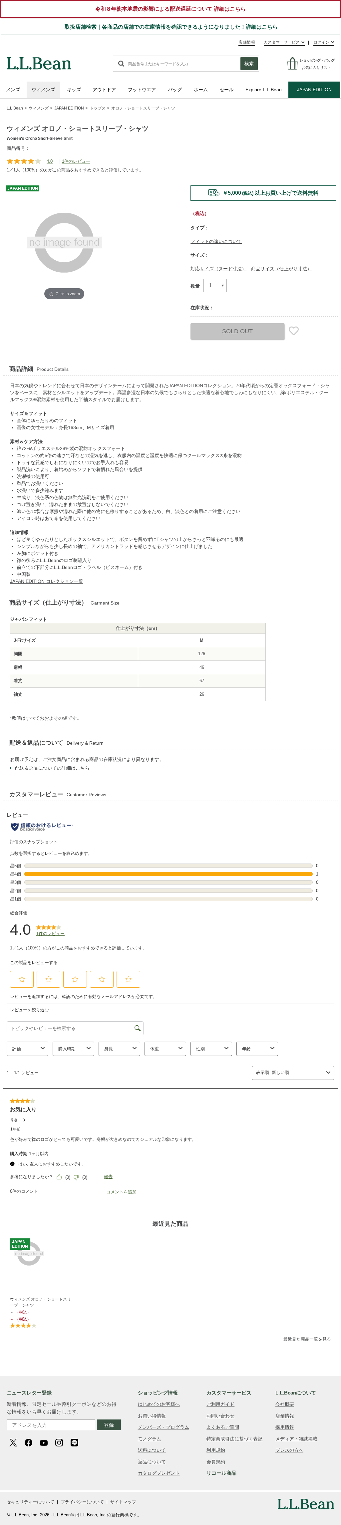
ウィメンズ (43, 89)
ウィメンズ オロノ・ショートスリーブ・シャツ (40, 1302)
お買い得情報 (152, 1415)
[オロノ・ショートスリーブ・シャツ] (42, 1254)
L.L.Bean (15, 108)
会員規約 (215, 1461)
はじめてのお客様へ (159, 1404)
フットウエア (142, 89)
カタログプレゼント (159, 1473)
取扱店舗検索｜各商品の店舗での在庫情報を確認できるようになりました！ (171, 27)
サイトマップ (123, 1501)
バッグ (175, 89)
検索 (249, 63)
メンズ (13, 89)
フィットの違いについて (216, 241)
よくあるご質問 (222, 1427)
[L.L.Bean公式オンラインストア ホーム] (39, 60)
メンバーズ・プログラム (163, 1427)
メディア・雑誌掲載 (296, 1438)
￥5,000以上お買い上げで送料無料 (270, 193)
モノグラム (149, 1438)
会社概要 (284, 1404)
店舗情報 (246, 42)
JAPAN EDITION (314, 89)
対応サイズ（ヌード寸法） (218, 268)
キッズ (74, 89)
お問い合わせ (220, 1415)
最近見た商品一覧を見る (307, 1339)
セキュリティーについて (30, 1501)
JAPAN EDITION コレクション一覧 (46, 581)
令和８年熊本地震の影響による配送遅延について (170, 9)
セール (226, 89)
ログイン (321, 42)
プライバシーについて (82, 1501)
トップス (98, 108)
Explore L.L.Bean (263, 89)
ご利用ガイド (220, 1404)
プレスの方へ (289, 1450)
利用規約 (215, 1450)
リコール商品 (221, 1473)
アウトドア (104, 89)
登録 (109, 1425)
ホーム (201, 89)
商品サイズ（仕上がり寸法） (281, 268)
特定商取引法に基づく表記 (234, 1438)
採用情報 (284, 1427)
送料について (152, 1450)
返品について (152, 1461)
